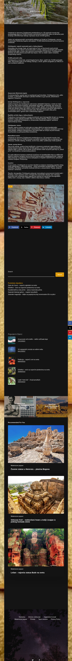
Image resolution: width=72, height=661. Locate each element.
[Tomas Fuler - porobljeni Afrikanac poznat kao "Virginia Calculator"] (20, 406)
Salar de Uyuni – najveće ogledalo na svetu (22, 285)
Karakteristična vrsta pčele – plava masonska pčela (25, 290)
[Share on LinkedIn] (70, 337)
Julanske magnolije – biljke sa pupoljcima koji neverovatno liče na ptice (31, 294)
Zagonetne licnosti (50, 617)
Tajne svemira (43, 619)
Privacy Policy (55, 619)
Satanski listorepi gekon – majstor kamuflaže (23, 292)
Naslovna (22, 617)
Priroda (32, 619)
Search (10, 271)
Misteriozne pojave (36, 11)
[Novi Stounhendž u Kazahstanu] (52, 406)
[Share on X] (70, 328)
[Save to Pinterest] (70, 332)
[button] (63, 2)
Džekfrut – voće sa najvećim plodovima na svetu (24, 287)
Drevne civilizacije (34, 617)
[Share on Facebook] (70, 323)
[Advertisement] (36, 79)
